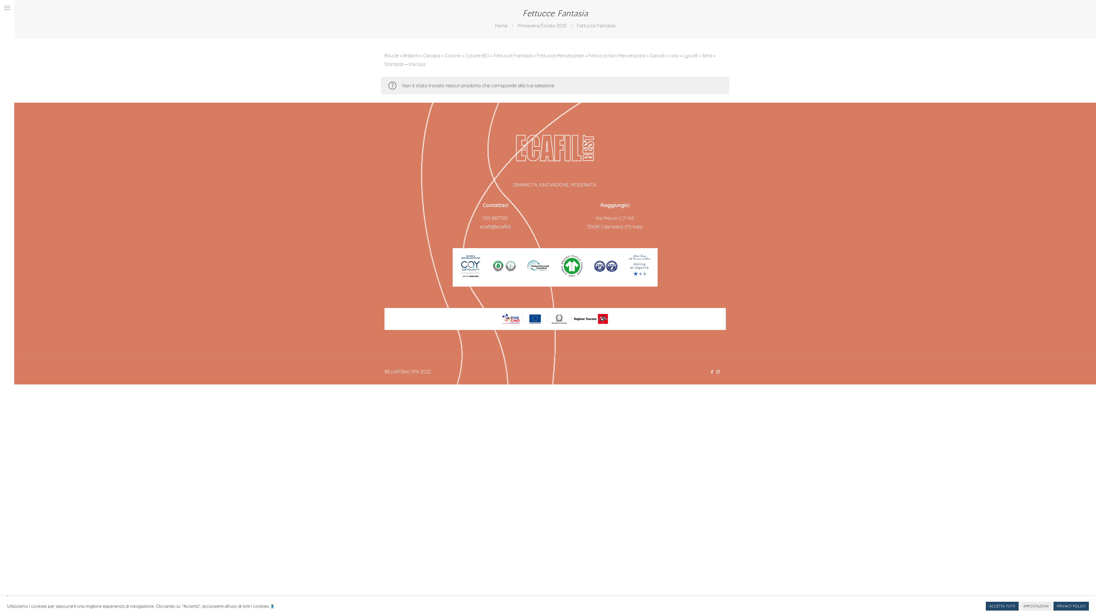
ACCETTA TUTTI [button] (1002, 606)
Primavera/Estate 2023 (542, 26)
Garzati (657, 55)
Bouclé (391, 55)
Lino (674, 55)
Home (501, 26)
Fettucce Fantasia (513, 55)
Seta (707, 55)
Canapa (431, 55)
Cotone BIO (477, 55)
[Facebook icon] (712, 371)
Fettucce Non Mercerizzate (617, 55)
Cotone (452, 55)
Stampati (394, 64)
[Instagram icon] (718, 371)
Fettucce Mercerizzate (560, 55)
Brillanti (410, 55)
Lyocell (690, 55)
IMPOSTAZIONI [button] (1036, 606)
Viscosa (416, 64)
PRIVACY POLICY (1071, 606)
